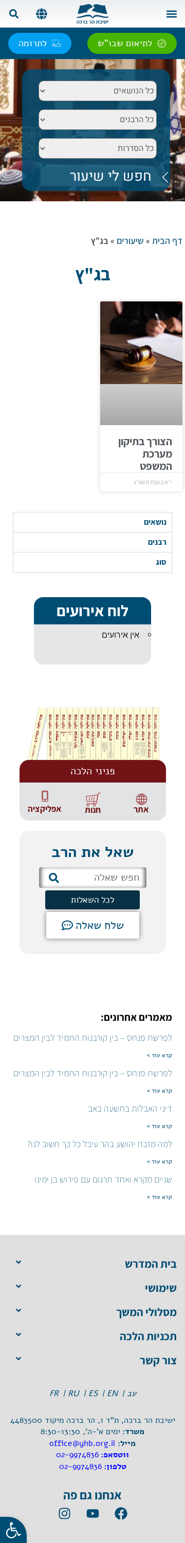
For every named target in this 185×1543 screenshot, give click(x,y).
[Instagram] (64, 1514)
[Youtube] (92, 1514)
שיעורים (130, 240)
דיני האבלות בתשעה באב (130, 1108)
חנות (93, 809)
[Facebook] (121, 1514)
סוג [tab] (161, 562)
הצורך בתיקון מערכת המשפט (145, 453)
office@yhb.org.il (82, 1443)
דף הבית (167, 240)
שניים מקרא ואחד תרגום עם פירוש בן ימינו (103, 1179)
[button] (171, 13)
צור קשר (158, 1360)
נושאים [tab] (155, 522)
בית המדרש (151, 1263)
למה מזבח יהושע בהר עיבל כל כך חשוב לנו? (99, 1144)
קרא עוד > (159, 1055)
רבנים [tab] (157, 542)
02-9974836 (77, 1454)
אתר (141, 809)
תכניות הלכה (148, 1336)
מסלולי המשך (146, 1312)
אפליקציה (44, 808)
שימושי (161, 1288)
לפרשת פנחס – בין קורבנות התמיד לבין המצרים (92, 1037)
